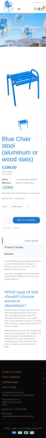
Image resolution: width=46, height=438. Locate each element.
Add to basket (26, 220)
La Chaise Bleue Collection (27, 179)
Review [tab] (9, 253)
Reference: (6, 183)
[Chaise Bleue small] (37, 138)
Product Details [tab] (14, 247)
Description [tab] (31, 240)
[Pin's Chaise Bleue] (42, 138)
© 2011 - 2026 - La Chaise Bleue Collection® (23, 428)
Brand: (5, 179)
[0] (42, 9)
